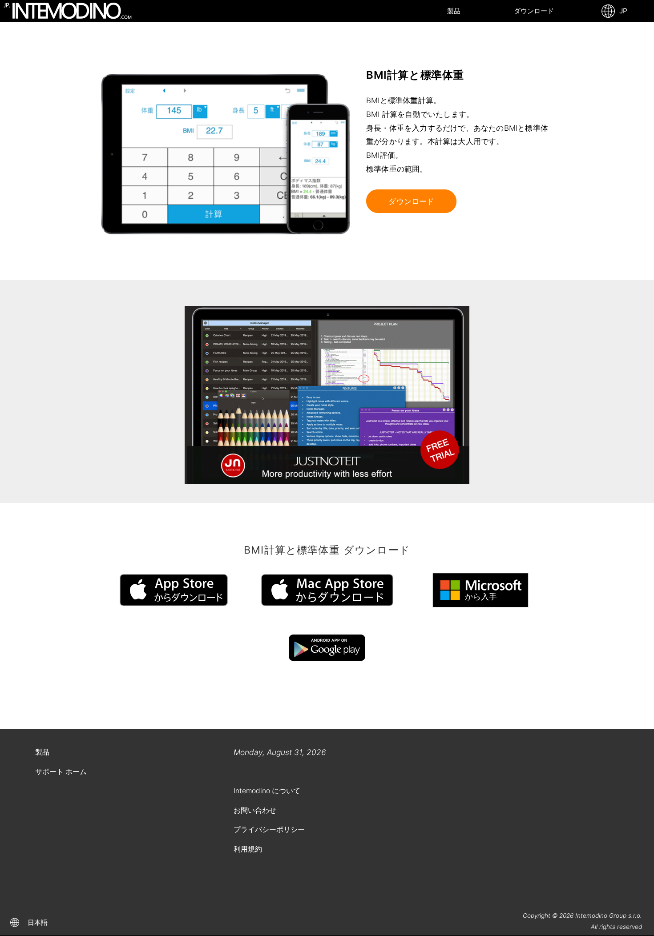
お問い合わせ (255, 810)
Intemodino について (267, 791)
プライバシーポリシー (269, 829)
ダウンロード (534, 11)
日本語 (38, 922)
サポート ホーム (61, 771)
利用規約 (248, 849)
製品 (453, 11)
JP (621, 11)
